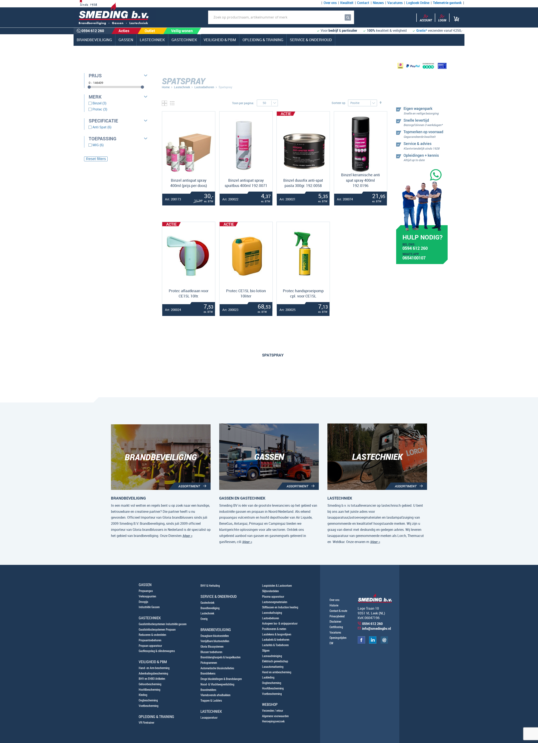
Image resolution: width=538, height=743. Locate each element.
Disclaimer (335, 621)
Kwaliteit (346, 2)
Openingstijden (338, 638)
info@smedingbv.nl (376, 628)
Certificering (336, 627)
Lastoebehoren (204, 87)
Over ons (330, 2)
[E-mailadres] (384, 642)
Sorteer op (338, 103)
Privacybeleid (337, 616)
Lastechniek (182, 87)
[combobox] (281, 17)
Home (166, 87)
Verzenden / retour (272, 711)
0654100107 (414, 258)
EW (331, 643)
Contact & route (338, 611)
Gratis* (421, 30)
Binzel (99, 103)
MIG (98, 145)
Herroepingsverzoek (273, 721)
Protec (99, 109)
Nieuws (378, 2)
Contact (363, 2)
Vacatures (395, 2)
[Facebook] (361, 642)
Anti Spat (101, 127)
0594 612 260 (415, 248)
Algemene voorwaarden (275, 716)
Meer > (187, 535)
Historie (334, 605)
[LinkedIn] (372, 642)
